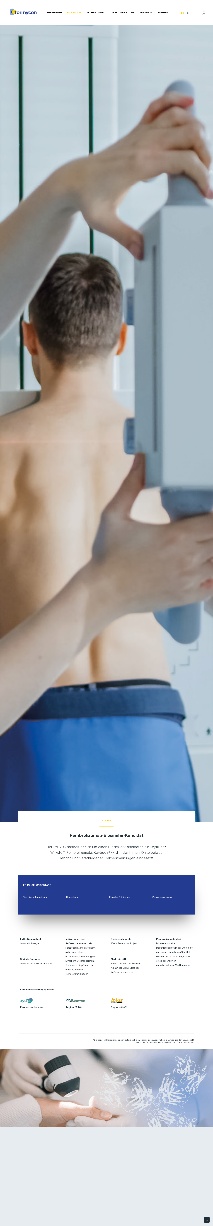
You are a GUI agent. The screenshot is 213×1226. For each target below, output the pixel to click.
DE (182, 13)
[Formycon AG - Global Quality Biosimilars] (23, 12)
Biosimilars (74, 13)
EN (187, 13)
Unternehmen (54, 13)
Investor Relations (122, 13)
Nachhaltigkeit (96, 13)
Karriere (163, 13)
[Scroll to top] (207, 1220)
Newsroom (146, 13)
